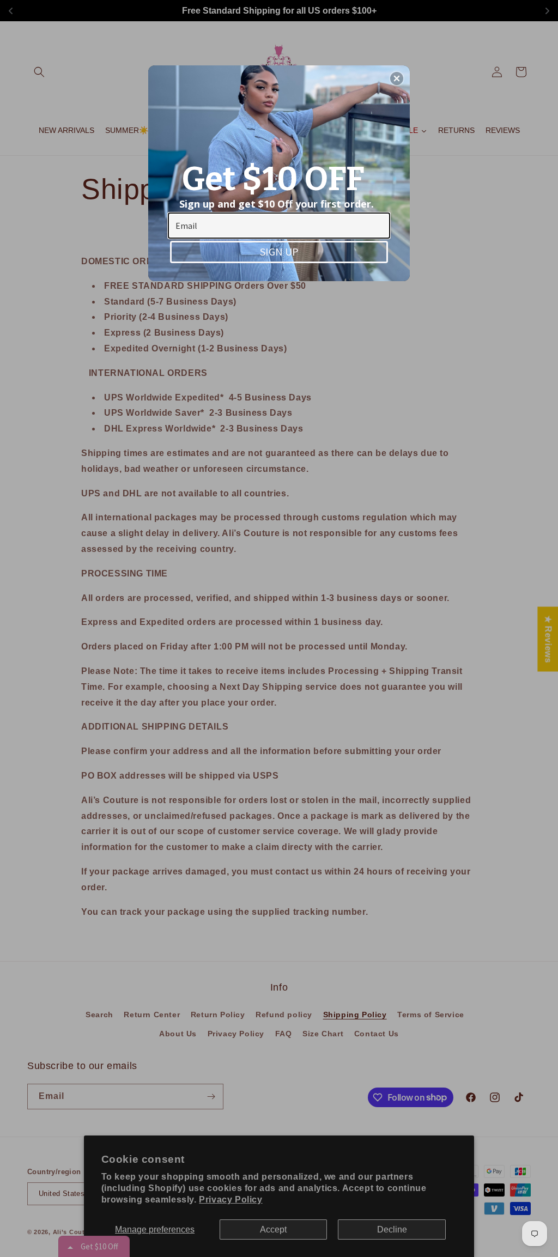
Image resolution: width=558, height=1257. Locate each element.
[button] (396, 78)
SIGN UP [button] (279, 251)
